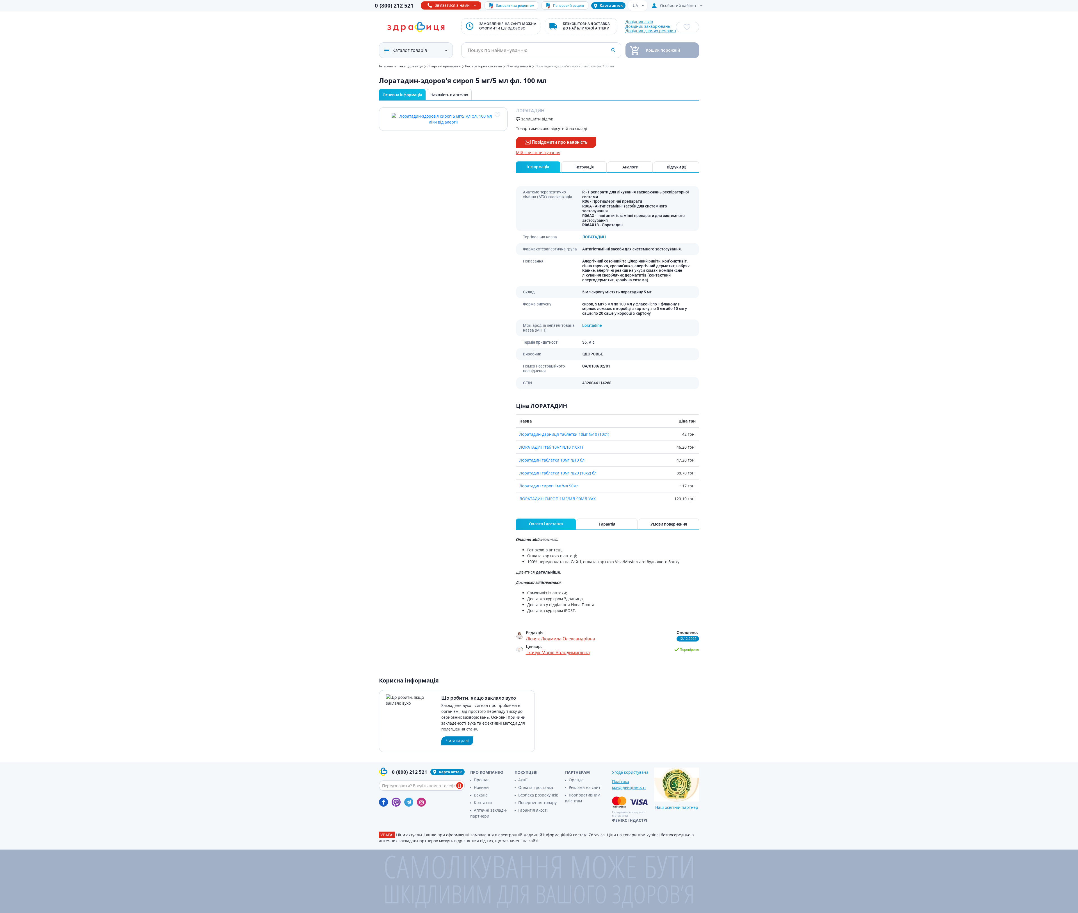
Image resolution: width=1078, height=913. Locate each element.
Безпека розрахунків (538, 795)
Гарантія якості (533, 810)
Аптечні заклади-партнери (488, 813)
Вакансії (482, 795)
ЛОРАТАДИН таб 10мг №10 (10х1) (551, 447)
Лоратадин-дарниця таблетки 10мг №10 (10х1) (564, 434)
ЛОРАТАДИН (594, 237)
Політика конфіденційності (629, 784)
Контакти (483, 802)
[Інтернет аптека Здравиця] (415, 27)
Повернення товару (537, 802)
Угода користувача (630, 772)
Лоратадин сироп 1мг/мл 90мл (549, 486)
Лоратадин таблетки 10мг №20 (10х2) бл (558, 473)
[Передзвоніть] (459, 785)
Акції (522, 779)
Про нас (481, 779)
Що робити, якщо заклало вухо (478, 698)
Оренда (576, 779)
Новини (481, 787)
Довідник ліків (639, 22)
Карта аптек (611, 5)
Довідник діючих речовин (650, 31)
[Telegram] (408, 802)
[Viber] (396, 802)
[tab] (538, 167)
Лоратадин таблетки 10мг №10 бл (551, 460)
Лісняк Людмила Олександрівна (560, 638)
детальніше (548, 572)
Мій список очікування (538, 153)
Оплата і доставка (535, 787)
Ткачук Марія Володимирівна (558, 652)
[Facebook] (383, 802)
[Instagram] (421, 802)
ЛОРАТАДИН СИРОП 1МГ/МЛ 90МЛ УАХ (557, 498)
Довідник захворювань (647, 26)
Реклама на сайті (585, 787)
